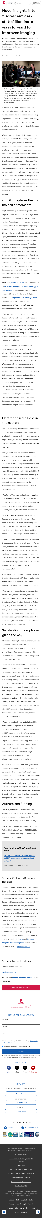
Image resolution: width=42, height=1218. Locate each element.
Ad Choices (11, 1173)
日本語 (16, 1208)
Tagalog (11, 1204)
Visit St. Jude (22, 1094)
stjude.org (19, 939)
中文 (17, 1200)
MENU (37, 3)
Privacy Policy (34, 1041)
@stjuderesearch (23, 946)
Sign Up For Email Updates (21, 1015)
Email (3, 1034)
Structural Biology (11, 286)
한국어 (31, 1200)
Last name (5, 1026)
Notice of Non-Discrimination (25, 1173)
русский (18, 1204)
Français (30, 1204)
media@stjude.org (9, 972)
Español (11, 1200)
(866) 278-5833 (22, 1111)
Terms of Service (8, 1042)
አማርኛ (17, 1212)
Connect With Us (21, 1062)
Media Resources (31, 1128)
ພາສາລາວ (24, 1212)
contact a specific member (22, 978)
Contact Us (21, 1084)
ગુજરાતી (32, 1208)
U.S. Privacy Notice (21, 1154)
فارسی (22, 1208)
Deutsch (10, 1208)
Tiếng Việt (24, 1200)
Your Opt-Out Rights (21, 1186)
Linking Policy (21, 1165)
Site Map (27, 1178)
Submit (21, 1051)
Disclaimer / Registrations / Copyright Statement (21, 1160)
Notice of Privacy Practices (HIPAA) (21, 1169)
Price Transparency (17, 1178)
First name (5, 1019)
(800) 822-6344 (22, 1102)
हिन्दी (27, 1208)
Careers (10, 1128)
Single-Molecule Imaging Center (24, 297)
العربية (24, 1204)
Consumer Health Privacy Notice (21, 1182)
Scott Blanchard (17, 283)
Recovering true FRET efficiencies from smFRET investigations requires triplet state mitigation (19, 858)
